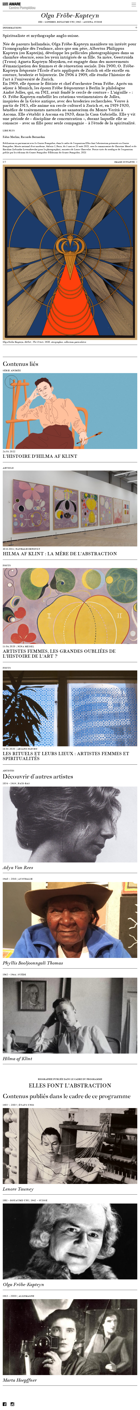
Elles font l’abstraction (96, 143)
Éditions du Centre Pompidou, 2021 (68, 152)
